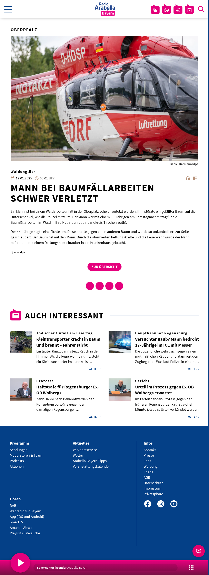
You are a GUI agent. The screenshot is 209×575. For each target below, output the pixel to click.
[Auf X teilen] (100, 286)
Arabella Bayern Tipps (90, 460)
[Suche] (201, 9)
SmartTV (16, 522)
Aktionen (17, 466)
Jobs (147, 460)
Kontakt (150, 449)
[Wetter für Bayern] (155, 10)
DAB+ (14, 505)
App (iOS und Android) (27, 516)
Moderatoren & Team (26, 455)
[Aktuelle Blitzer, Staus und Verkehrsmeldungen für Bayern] (178, 10)
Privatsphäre (153, 494)
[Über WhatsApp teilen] (109, 286)
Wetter (78, 455)
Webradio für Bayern (25, 511)
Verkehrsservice (85, 449)
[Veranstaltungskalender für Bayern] (189, 10)
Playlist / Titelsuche (25, 533)
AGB (147, 477)
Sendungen (19, 449)
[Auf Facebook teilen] (90, 286)
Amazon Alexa (21, 527)
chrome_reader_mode (195, 178)
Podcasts (17, 460)
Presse (149, 455)
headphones (187, 178)
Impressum (152, 488)
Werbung (151, 466)
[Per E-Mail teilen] (119, 286)
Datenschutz (153, 482)
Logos (148, 471)
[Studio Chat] (166, 10)
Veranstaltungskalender (91, 466)
